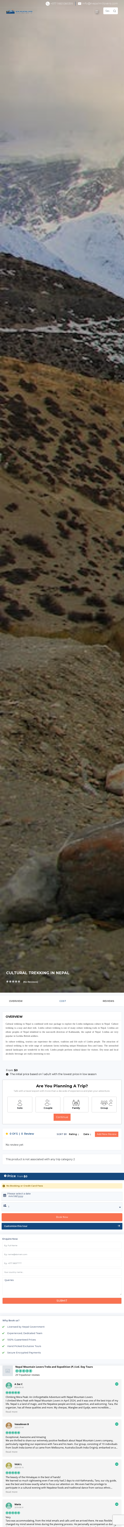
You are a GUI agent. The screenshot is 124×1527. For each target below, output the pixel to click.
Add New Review (106, 1134)
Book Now (62, 1217)
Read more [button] (11, 1411)
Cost (62, 1001)
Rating (73, 1134)
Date (86, 1134)
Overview (16, 1001)
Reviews (108, 1001)
